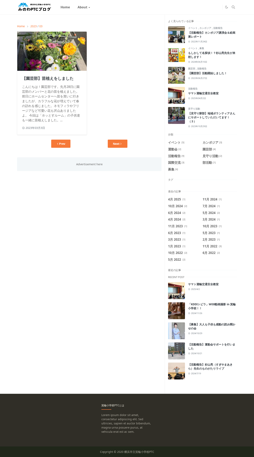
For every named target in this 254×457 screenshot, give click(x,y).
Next (116, 144)
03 (40, 26)
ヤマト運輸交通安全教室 (203, 93)
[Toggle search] (233, 7)
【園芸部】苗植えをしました (48, 78)
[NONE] (218, 7)
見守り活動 (194, 108)
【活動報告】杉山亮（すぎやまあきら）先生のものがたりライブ (210, 366)
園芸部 (192, 68)
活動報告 (218, 28)
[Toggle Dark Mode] (226, 7)
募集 (201, 48)
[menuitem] (65, 7)
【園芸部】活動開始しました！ (207, 73)
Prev (62, 144)
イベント (193, 28)
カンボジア (205, 28)
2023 (33, 26)
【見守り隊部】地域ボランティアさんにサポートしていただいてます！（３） (211, 117)
